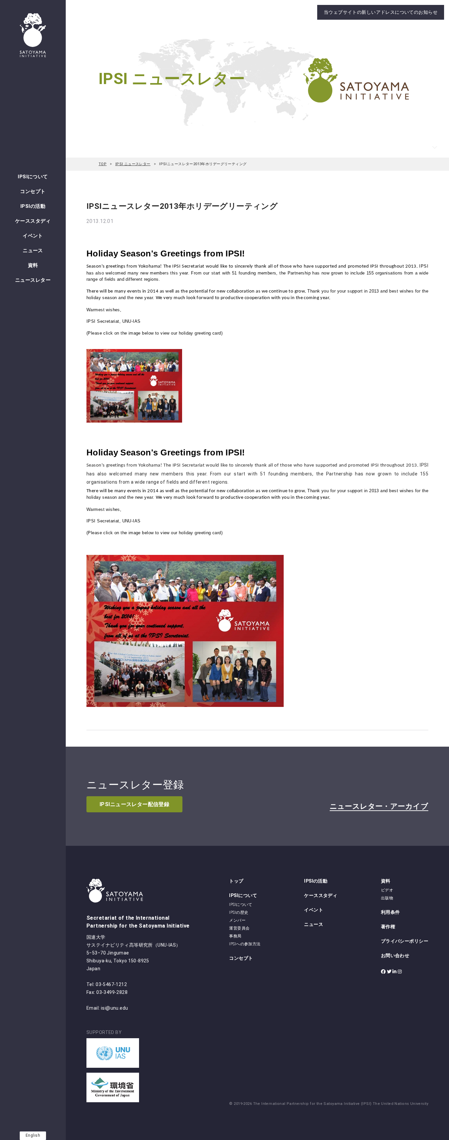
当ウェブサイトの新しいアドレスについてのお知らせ (380, 12)
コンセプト (32, 191)
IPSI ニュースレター (133, 164)
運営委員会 (239, 928)
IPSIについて (33, 177)
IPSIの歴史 (238, 912)
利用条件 (390, 912)
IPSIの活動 (32, 206)
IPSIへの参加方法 (244, 944)
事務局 (235, 936)
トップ (236, 881)
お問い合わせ (395, 955)
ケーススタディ (33, 221)
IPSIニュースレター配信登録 (134, 804)
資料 (33, 265)
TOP (102, 164)
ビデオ (387, 890)
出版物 (387, 898)
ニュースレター (33, 280)
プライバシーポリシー (404, 941)
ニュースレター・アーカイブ (379, 806)
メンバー (237, 920)
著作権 (388, 926)
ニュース (33, 250)
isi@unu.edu (114, 1008)
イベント (33, 236)
